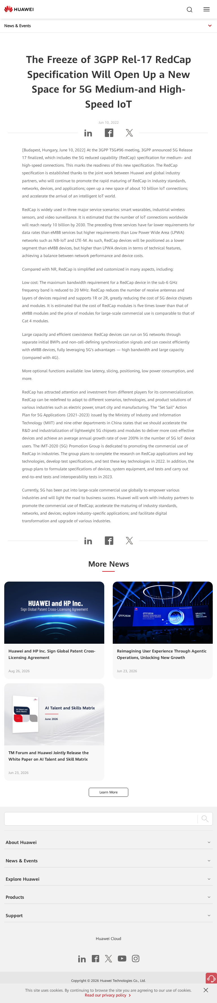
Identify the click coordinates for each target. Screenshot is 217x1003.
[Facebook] (109, 135)
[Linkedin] (88, 135)
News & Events (17, 25)
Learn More (108, 792)
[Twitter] (129, 135)
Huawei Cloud (108, 938)
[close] (206, 990)
